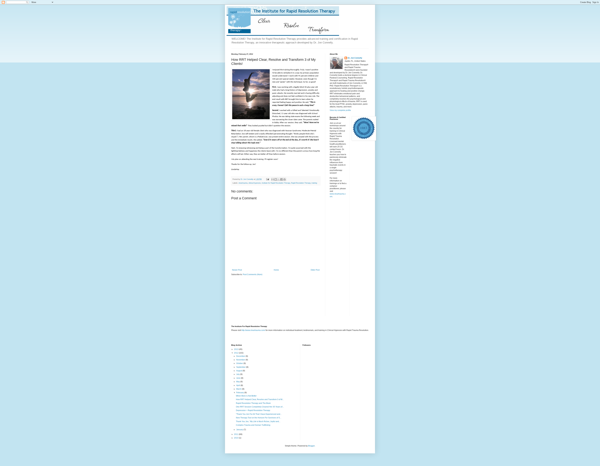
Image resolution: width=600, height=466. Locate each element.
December (241, 356)
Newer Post (237, 270)
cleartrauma (243, 183)
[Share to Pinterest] (284, 179)
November (241, 360)
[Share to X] (278, 179)
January (240, 430)
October (239, 363)
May (238, 382)
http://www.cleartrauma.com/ (253, 330)
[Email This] (272, 179)
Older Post (315, 270)
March (239, 389)
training (314, 183)
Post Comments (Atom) (252, 274)
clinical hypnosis (254, 183)
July (238, 374)
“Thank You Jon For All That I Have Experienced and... (259, 414)
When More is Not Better (246, 396)
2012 (236, 353)
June (238, 378)
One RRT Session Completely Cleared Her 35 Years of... (260, 407)
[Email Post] (267, 179)
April (238, 385)
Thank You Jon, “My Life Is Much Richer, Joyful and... (258, 421)
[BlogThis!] (275, 179)
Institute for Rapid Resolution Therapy (276, 183)
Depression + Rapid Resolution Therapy (253, 410)
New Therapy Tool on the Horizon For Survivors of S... (258, 418)
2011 (236, 434)
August (239, 371)
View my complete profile (340, 110)
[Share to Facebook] (281, 179)
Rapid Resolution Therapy (301, 183)
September (241, 367)
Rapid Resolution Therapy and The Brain (253, 403)
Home (276, 270)
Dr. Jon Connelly (355, 58)
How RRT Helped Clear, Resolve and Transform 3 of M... (260, 399)
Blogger (311, 446)
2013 (236, 349)
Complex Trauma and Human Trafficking (253, 425)
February (240, 392)
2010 (236, 438)
